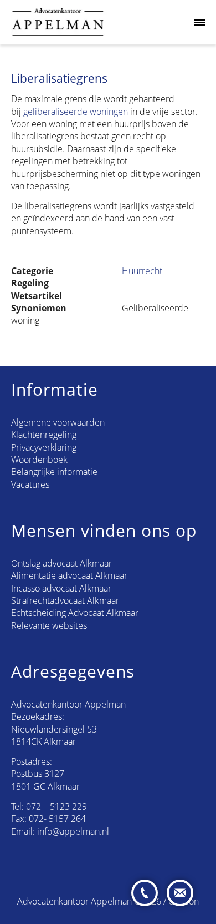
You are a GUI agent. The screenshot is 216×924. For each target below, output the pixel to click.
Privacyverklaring (43, 447)
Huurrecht (142, 271)
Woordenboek (39, 459)
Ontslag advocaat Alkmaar (61, 563)
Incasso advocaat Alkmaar (61, 588)
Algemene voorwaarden (58, 422)
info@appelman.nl (73, 831)
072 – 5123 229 (56, 806)
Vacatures (30, 484)
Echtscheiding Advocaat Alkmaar (74, 613)
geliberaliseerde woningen (75, 111)
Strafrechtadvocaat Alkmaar (65, 600)
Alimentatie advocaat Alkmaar (69, 575)
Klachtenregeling (43, 434)
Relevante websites (49, 625)
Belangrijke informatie (54, 472)
